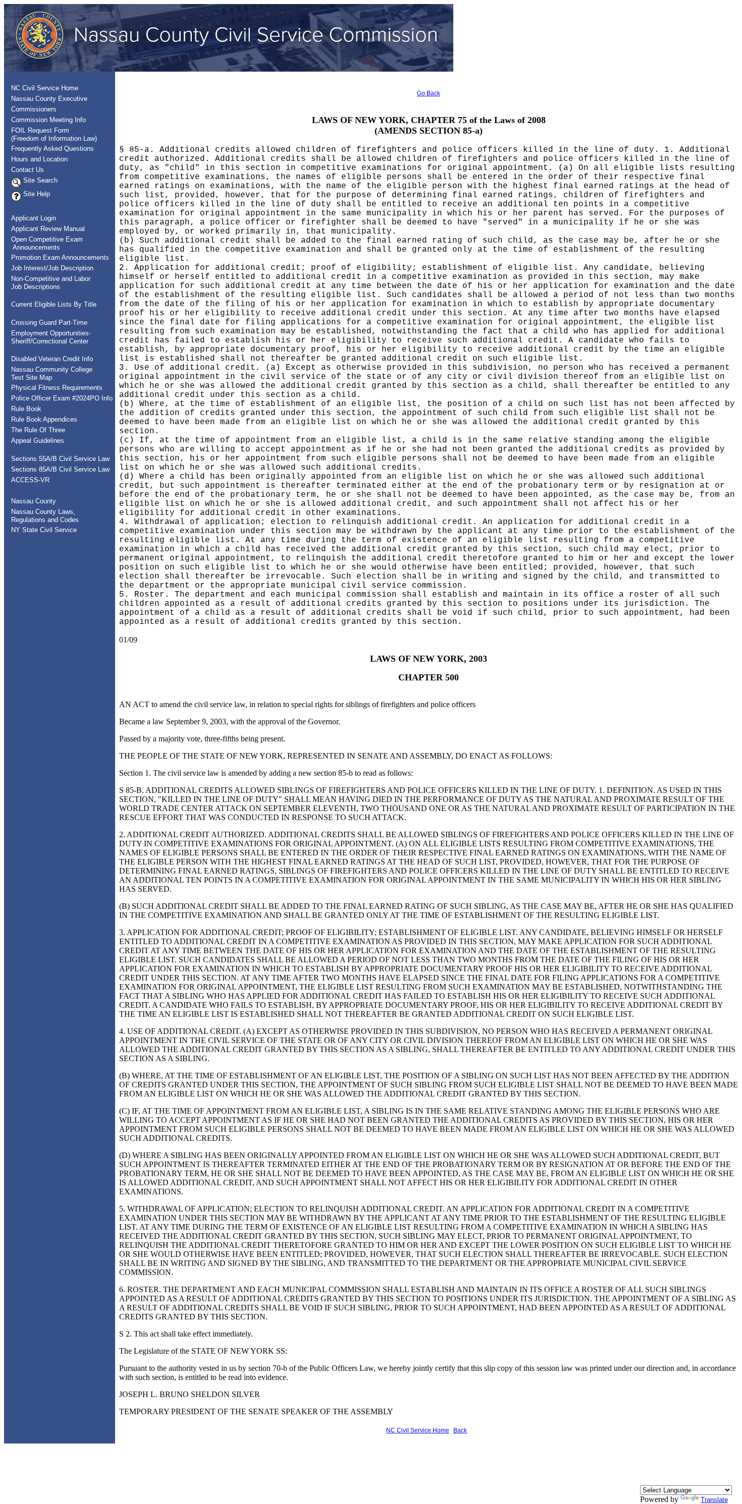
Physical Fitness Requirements (56, 387)
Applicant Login (33, 218)
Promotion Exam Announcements (60, 257)
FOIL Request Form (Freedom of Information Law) (51, 134)
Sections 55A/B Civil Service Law (60, 458)
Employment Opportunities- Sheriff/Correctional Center (48, 337)
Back (460, 1430)
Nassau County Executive (49, 98)
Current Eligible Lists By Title (53, 304)
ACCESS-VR (30, 480)
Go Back (428, 93)
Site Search (39, 180)
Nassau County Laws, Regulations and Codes (42, 516)
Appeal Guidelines (37, 440)
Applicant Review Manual (48, 229)
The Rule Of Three (38, 430)
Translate (714, 1499)
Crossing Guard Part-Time (49, 322)
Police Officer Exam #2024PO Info (62, 398)
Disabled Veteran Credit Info (52, 359)
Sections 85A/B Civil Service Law (60, 469)
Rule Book (26, 409)
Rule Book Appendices (44, 419)
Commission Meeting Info (48, 120)
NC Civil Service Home (44, 88)
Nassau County (33, 501)
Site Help (35, 194)
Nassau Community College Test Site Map (48, 373)
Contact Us (27, 169)
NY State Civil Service (44, 530)
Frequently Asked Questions (52, 148)
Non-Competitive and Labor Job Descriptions (47, 283)
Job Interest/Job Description (52, 268)
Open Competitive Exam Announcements (44, 243)
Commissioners (34, 109)
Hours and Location (39, 159)
